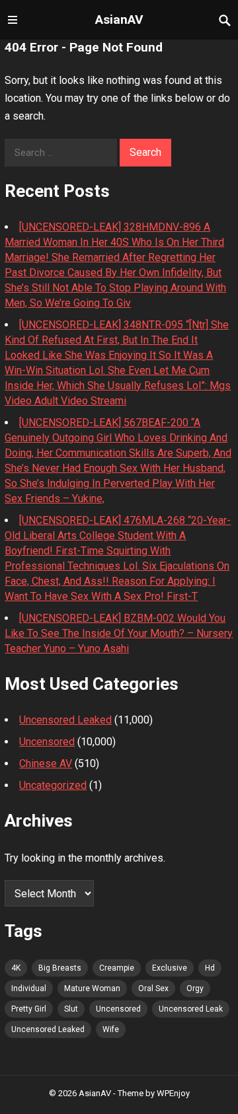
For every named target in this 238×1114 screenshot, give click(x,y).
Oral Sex (153, 988)
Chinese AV (45, 763)
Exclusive (169, 968)
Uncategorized (53, 785)
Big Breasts (59, 968)
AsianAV (119, 19)
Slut (71, 1009)
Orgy (195, 988)
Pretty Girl (28, 1009)
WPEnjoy (173, 1093)
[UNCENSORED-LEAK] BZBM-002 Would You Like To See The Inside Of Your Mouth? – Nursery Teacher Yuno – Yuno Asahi (119, 633)
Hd (210, 968)
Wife (110, 1029)
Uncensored (47, 741)
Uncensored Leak (191, 1009)
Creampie (116, 968)
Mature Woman (92, 988)
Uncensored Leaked (65, 720)
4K (15, 968)
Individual (28, 988)
